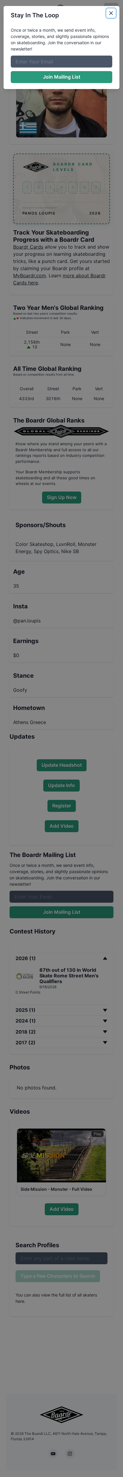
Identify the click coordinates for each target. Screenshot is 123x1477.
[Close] (111, 13)
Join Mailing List (61, 77)
